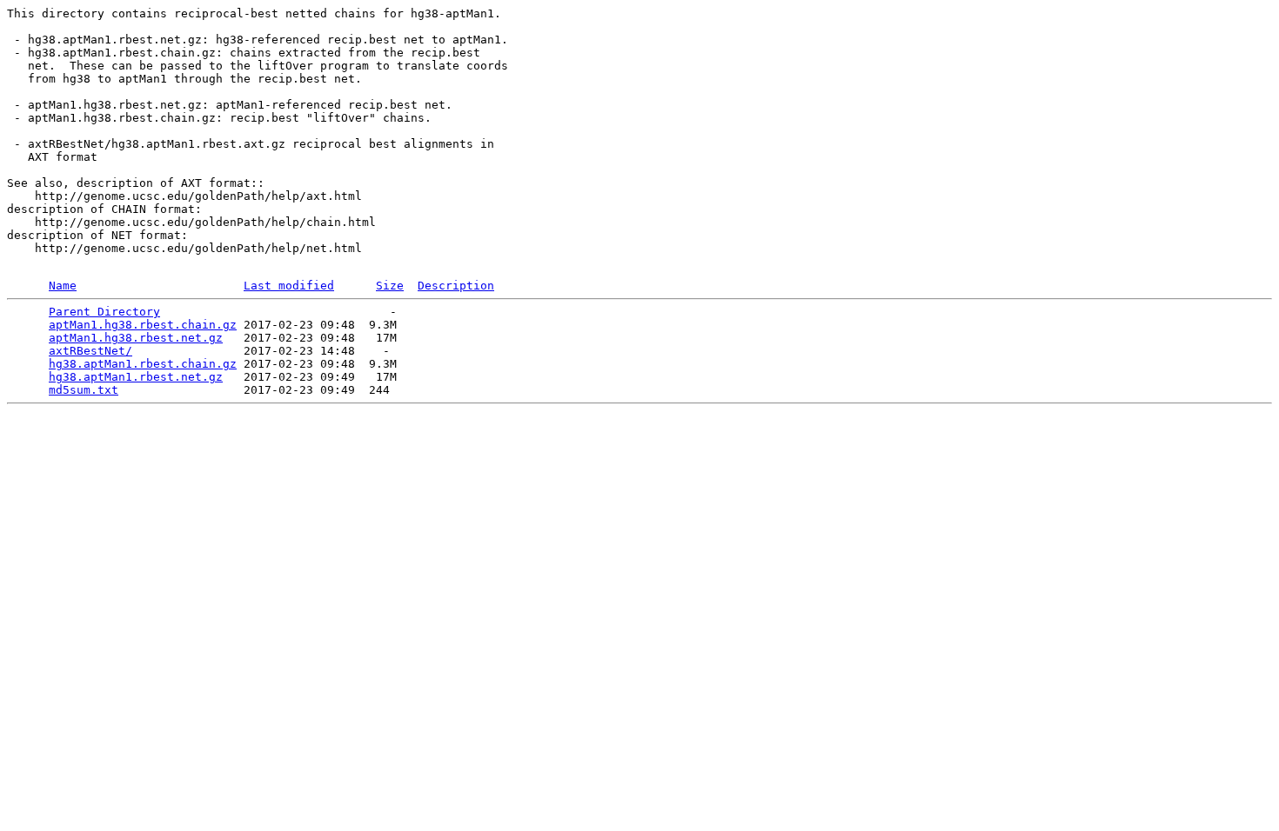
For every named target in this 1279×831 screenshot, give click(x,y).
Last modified (289, 285)
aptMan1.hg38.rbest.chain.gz (143, 324)
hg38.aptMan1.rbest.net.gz (136, 376)
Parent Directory (104, 311)
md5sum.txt (83, 389)
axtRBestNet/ (90, 350)
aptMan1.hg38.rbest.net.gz (136, 337)
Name (63, 285)
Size (390, 285)
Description (456, 285)
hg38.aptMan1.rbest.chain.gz (143, 363)
